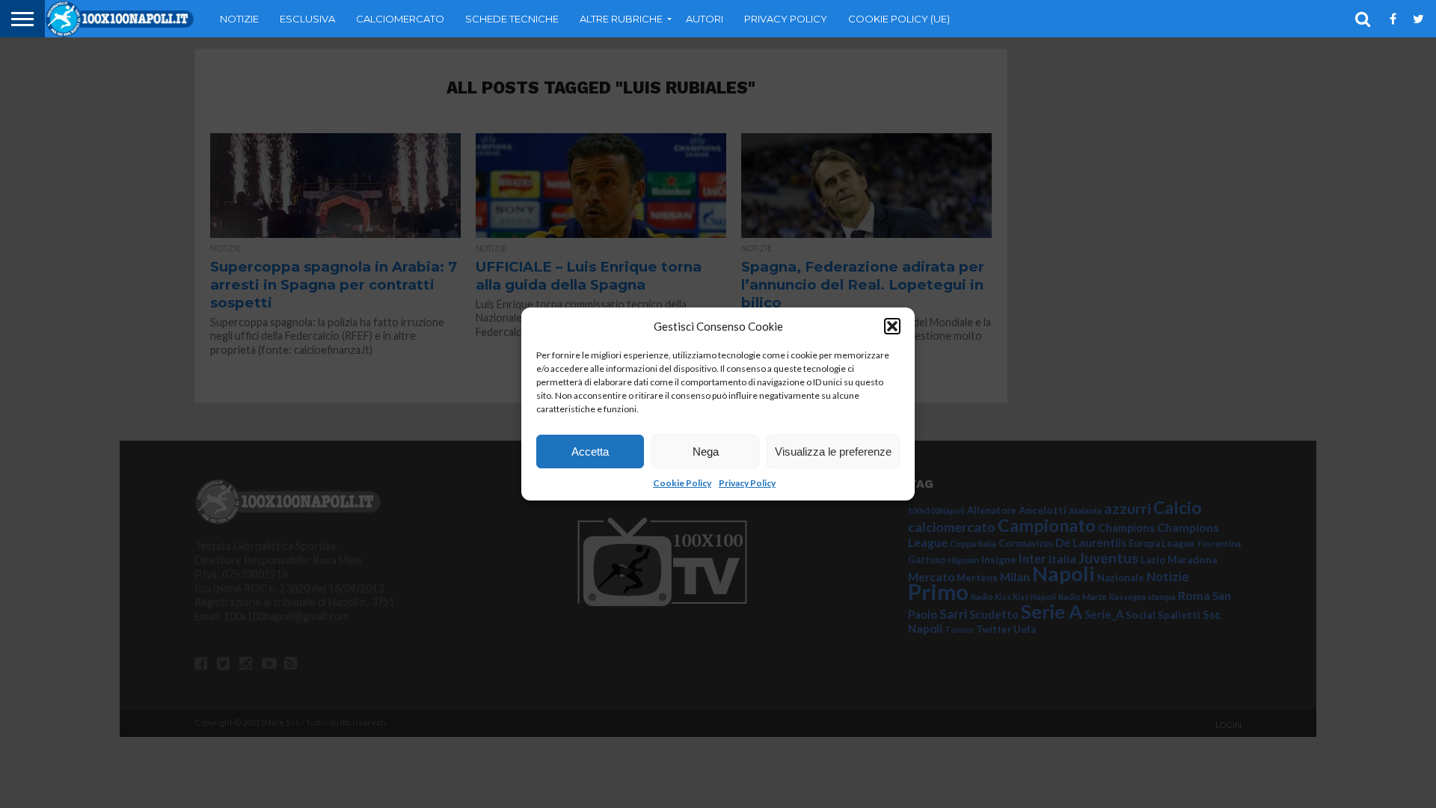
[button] (892, 326)
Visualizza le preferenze (833, 451)
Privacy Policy (747, 483)
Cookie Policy (682, 483)
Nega (706, 451)
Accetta (590, 451)
